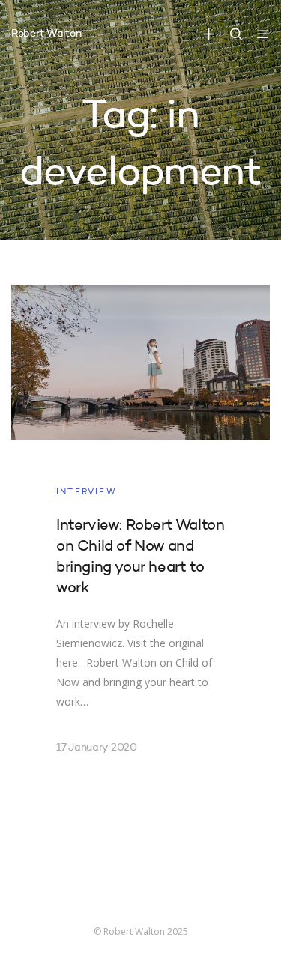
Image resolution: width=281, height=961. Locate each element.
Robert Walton (46, 33)
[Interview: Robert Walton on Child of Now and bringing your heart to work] (140, 537)
